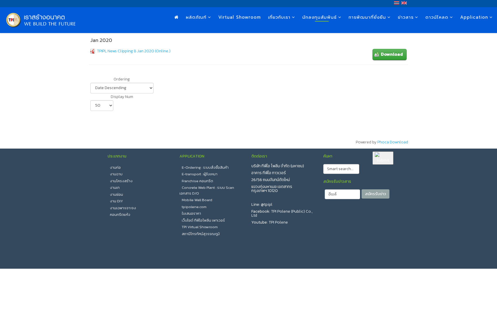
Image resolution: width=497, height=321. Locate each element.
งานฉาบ (116, 174)
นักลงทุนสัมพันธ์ (319, 17)
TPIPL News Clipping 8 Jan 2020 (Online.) (134, 51)
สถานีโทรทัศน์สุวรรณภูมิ (201, 234)
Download (392, 54)
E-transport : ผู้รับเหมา (199, 174)
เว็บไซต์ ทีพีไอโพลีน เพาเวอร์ (203, 220)
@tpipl (266, 204)
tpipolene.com (194, 206)
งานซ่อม (116, 194)
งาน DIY (116, 201)
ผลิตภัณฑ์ (196, 17)
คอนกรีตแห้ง (120, 214)
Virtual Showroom (239, 17)
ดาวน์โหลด (436, 17)
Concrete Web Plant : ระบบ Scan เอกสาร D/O (206, 190)
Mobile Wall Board (197, 200)
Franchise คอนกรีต (197, 181)
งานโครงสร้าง (121, 181)
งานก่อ (115, 167)
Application (474, 17)
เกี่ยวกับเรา (279, 17)
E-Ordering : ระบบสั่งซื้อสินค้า (205, 167)
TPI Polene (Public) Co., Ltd (282, 213)
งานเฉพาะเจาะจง (123, 208)
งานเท (115, 187)
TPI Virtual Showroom (200, 227)
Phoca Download (392, 142)
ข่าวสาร (406, 17)
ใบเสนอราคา (191, 213)
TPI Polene (278, 222)
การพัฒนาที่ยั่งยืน (367, 17)
